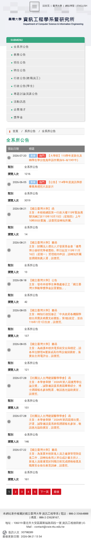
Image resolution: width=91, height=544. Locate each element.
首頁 (15, 131)
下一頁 (44, 491)
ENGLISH (82, 5)
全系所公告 (21, 46)
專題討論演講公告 (26, 93)
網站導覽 (69, 5)
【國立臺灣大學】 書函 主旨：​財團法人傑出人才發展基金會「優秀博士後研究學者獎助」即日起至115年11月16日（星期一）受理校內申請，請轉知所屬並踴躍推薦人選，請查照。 (55, 250)
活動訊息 (20, 101)
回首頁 (46, 5)
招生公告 (20, 62)
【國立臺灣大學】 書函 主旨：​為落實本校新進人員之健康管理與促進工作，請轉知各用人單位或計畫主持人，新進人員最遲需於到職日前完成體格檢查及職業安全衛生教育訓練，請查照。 (55, 457)
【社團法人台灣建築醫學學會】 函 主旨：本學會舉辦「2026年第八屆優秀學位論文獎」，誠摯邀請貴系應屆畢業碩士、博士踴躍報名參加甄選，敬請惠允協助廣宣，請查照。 (55, 385)
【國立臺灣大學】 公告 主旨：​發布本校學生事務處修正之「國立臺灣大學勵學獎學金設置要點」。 (55, 284)
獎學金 (18, 117)
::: (41, 5)
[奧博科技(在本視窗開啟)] (5, 532)
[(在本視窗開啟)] (45, 21)
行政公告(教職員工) (27, 78)
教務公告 (20, 54)
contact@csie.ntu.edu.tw (49, 526)
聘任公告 (20, 70)
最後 (56, 491)
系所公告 (30, 131)
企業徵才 (20, 109)
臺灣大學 (58, 5)
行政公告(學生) (24, 86)
